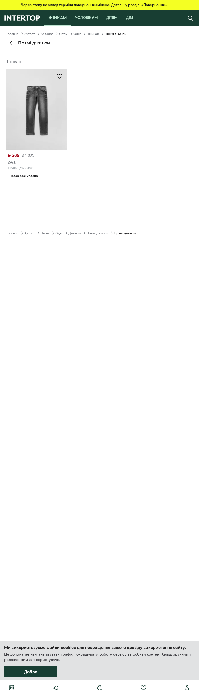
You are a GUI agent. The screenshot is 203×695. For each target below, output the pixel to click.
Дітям (63, 33)
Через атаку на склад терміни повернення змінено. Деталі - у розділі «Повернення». (94, 5)
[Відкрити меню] (55, 688)
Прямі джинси (97, 233)
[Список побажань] (143, 688)
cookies (68, 647)
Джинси (93, 33)
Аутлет (29, 33)
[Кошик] (99, 688)
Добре (30, 672)
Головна (12, 33)
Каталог (47, 33)
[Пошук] (190, 18)
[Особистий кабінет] (187, 688)
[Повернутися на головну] (22, 18)
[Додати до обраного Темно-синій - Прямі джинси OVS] (59, 76)
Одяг (77, 33)
